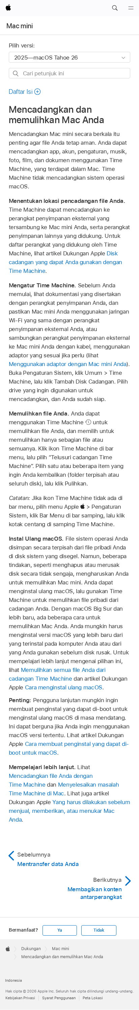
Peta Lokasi (93, 998)
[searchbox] (70, 73)
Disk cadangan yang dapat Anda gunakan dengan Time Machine (65, 262)
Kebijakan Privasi (20, 998)
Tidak (98, 930)
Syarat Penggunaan (59, 998)
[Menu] (131, 8)
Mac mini (19, 26)
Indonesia (13, 980)
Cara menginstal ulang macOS (63, 687)
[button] (115, 8)
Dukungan (31, 948)
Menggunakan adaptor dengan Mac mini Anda (68, 364)
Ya (59, 930)
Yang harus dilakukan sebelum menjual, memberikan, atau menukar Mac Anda (69, 811)
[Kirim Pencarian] (16, 73)
